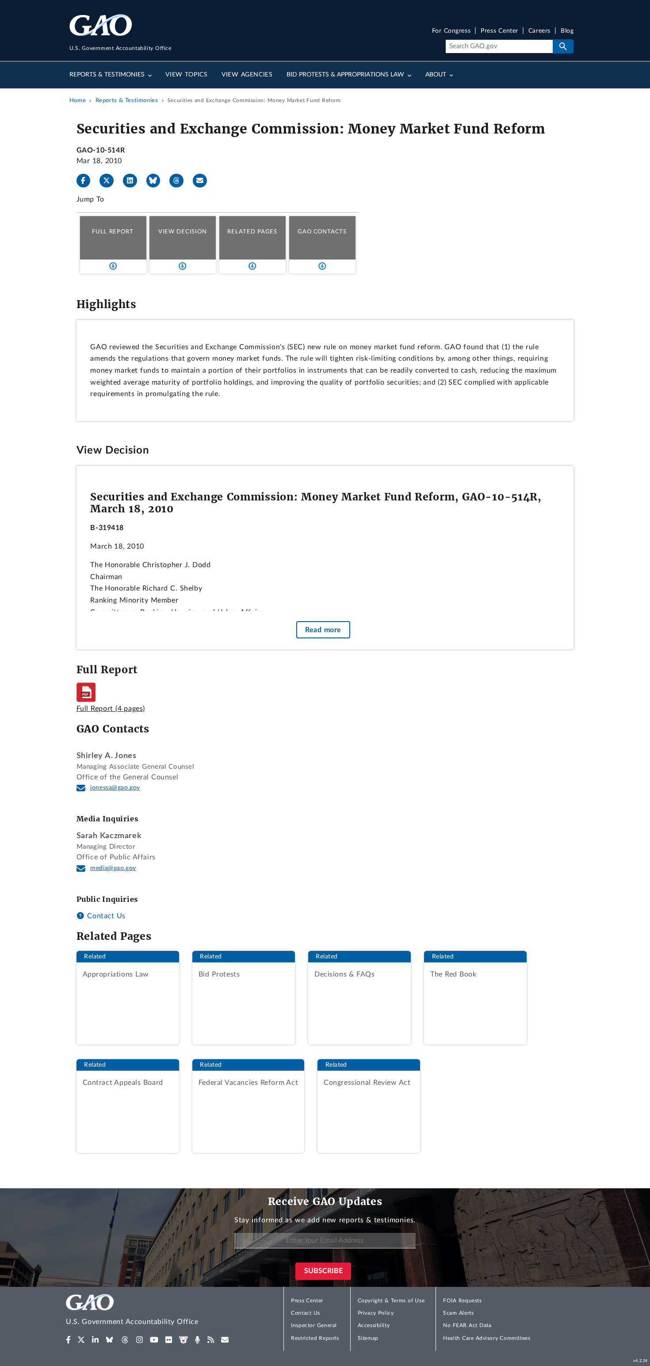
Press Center (499, 31)
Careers (539, 31)
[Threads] (180, 180)
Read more (323, 629)
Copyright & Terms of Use (391, 1300)
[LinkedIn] (133, 180)
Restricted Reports (315, 1338)
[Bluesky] (157, 180)
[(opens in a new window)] (68, 1340)
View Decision (182, 231)
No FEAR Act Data (467, 1325)
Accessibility (374, 1325)
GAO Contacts (322, 231)
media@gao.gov (113, 868)
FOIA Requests (462, 1300)
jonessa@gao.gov (115, 788)
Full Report (112, 231)
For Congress (451, 31)
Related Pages (252, 231)
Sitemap (368, 1338)
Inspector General (314, 1325)
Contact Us (105, 916)
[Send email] (203, 180)
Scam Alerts (458, 1313)
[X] (110, 180)
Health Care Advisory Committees (486, 1338)
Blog (567, 31)
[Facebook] (87, 180)
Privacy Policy (376, 1313)
